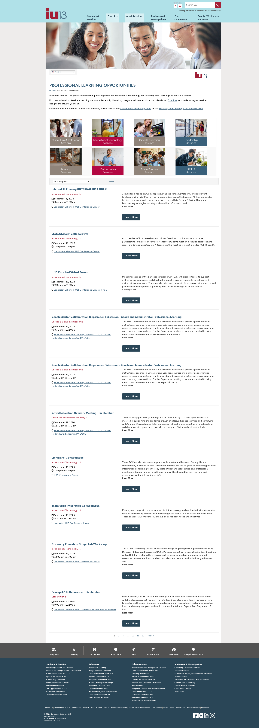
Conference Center (182, 689)
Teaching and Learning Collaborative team (181, 108)
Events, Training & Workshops (101, 683)
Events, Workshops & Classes (208, 18)
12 (143, 635)
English (57, 72)
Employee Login (193, 708)
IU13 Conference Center (66, 475)
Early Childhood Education (100, 671)
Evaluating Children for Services (59, 668)
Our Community (180, 18)
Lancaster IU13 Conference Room (71, 523)
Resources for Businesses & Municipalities (191, 680)
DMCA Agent (157, 708)
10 (133, 635)
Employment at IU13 (62, 708)
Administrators (134, 16)
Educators (113, 16)
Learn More (131, 217)
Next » (150, 635)
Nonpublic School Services (57, 683)
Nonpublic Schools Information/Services (148, 689)
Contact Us (48, 708)
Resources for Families (55, 692)
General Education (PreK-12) (58, 674)
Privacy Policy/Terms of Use (139, 708)
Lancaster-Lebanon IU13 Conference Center (77, 206)
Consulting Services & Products (145, 671)
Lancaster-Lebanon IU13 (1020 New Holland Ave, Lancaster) (85, 609)
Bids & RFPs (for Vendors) (184, 686)
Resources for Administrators (144, 701)
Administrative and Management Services (149, 668)
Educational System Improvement (103, 692)
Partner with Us (180, 677)
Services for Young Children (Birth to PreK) (64, 671)
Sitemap (86, 708)
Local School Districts (55, 686)
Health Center (168, 708)
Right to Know (96, 708)
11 (138, 635)
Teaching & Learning (97, 668)
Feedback (205, 708)
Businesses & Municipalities (158, 18)
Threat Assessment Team (56, 695)
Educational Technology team (135, 108)
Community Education (55, 680)
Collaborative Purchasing (184, 683)
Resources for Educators (99, 698)
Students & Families (93, 18)
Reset (111, 181)
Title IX (106, 708)
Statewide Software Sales (99, 686)
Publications (179, 692)
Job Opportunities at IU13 (56, 689)
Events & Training (181, 671)
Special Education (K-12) (56, 677)
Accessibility (180, 708)
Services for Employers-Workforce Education (193, 674)
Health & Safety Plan (119, 708)
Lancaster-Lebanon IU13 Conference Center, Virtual (80, 289)
